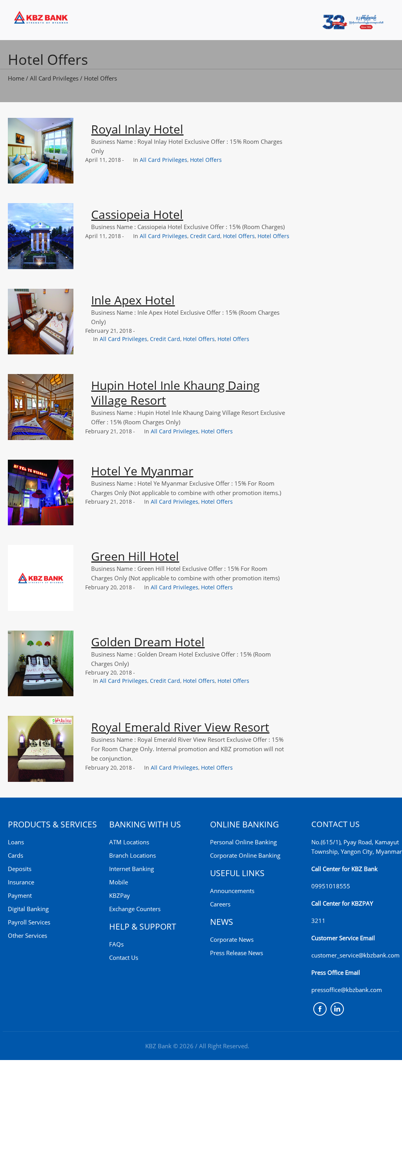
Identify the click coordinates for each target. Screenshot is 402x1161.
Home (16, 78)
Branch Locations (132, 855)
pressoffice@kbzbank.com (346, 990)
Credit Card (205, 236)
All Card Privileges (54, 78)
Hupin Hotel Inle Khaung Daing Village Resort (175, 392)
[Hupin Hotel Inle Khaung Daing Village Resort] (40, 407)
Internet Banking (131, 869)
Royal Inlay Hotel (137, 129)
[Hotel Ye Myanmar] (40, 492)
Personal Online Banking (243, 842)
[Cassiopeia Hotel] (40, 236)
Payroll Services (29, 922)
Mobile (118, 882)
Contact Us (123, 957)
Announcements (232, 891)
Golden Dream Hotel (148, 642)
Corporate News (232, 939)
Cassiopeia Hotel (137, 214)
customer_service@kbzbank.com (355, 955)
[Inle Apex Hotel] (40, 321)
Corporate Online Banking (245, 855)
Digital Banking (28, 909)
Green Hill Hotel (135, 556)
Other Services (27, 935)
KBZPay (119, 895)
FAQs (116, 944)
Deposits (19, 869)
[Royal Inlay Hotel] (40, 150)
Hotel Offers (100, 78)
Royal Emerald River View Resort (180, 727)
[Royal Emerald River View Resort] (40, 748)
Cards (15, 855)
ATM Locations (129, 842)
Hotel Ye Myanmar (142, 471)
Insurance (21, 882)
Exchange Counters (135, 909)
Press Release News (236, 953)
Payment (20, 895)
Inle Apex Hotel (133, 300)
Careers (220, 904)
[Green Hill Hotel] (40, 578)
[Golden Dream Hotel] (40, 663)
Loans (16, 842)
